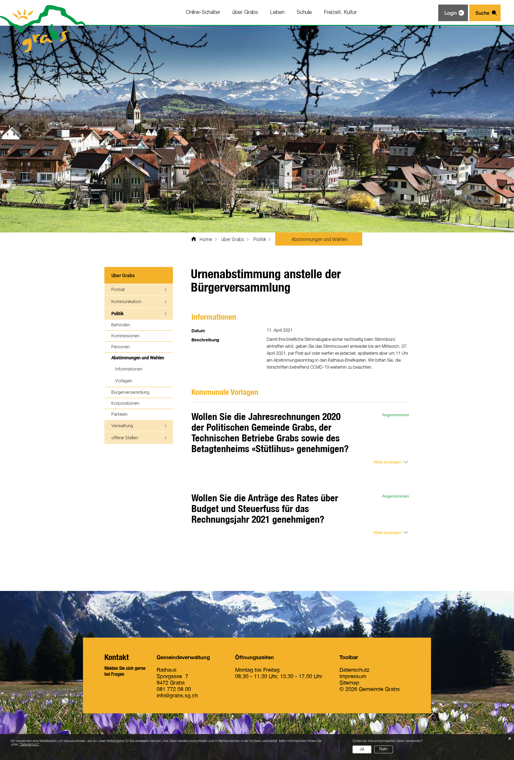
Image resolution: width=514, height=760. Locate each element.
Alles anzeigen (387, 461)
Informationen (128, 369)
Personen (120, 346)
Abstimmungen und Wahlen (142, 357)
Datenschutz (354, 670)
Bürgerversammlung (130, 392)
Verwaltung (122, 425)
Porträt (118, 289)
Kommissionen (125, 335)
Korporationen (125, 403)
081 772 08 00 (174, 689)
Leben (277, 12)
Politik (117, 313)
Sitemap (349, 682)
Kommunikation (126, 301)
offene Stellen (124, 437)
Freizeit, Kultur (340, 12)
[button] (232, 239)
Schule (304, 12)
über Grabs (245, 12)
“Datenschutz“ (29, 744)
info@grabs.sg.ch (177, 695)
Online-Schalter (203, 12)
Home (205, 239)
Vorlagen (123, 380)
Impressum (352, 676)
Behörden (120, 324)
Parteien (119, 414)
